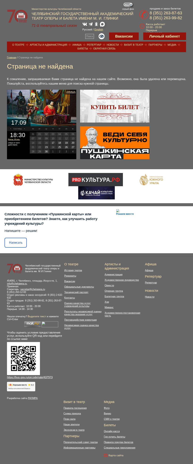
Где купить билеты (114, 436)
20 (73, 142)
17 (53, 142)
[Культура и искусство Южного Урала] (151, 179)
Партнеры (155, 44)
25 (59, 147)
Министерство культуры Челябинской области (56, 9)
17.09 (18, 122)
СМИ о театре (112, 419)
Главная (11, 57)
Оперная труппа (114, 291)
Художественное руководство (122, 280)
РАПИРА (33, 398)
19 (66, 142)
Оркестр (109, 285)
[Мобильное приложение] (96, 192)
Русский (87, 29)
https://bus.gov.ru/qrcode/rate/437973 (30, 377)
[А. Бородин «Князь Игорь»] (41, 108)
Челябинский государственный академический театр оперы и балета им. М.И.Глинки (43, 268)
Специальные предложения (119, 447)
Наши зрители (72, 424)
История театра (73, 270)
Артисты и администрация (48, 44)
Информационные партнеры (79, 447)
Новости (113, 44)
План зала (69, 419)
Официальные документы (79, 286)
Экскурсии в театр (74, 429)
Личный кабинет (164, 36)
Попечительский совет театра (81, 442)
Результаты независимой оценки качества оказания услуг (82, 313)
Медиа (172, 44)
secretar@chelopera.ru (32, 289)
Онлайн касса (112, 431)
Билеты (82, 48)
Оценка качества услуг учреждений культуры (77, 304)
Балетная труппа (114, 296)
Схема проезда (72, 413)
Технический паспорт (76, 292)
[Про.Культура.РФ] (95, 179)
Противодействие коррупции (80, 319)
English (98, 29)
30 (46, 151)
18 (59, 142)
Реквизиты (70, 275)
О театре (18, 44)
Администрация (114, 274)
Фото (107, 408)
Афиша (77, 44)
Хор (107, 301)
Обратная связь (104, 48)
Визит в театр (133, 44)
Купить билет (115, 107)
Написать (15, 242)
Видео (107, 413)
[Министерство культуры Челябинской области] (33, 179)
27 (73, 147)
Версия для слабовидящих (102, 36)
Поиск (89, 36)
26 (66, 147)
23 (46, 147)
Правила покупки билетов (118, 442)
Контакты (69, 297)
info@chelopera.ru (17, 283)
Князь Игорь (14, 139)
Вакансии (124, 36)
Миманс (109, 307)
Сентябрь (17, 129)
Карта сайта (116, 455)
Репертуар (94, 44)
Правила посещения (75, 408)
